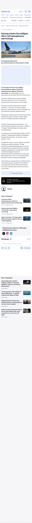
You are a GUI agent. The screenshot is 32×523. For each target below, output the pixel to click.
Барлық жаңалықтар (11, 25)
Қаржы (12, 15)
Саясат (3, 15)
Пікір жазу (27, 248)
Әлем (7, 15)
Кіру (30, 239)
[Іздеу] (26, 11)
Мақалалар (27, 15)
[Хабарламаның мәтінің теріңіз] (16, 243)
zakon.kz (21, 93)
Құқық (21, 15)
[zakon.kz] (5, 11)
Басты (3, 25)
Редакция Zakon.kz (24, 25)
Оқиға (16, 15)
